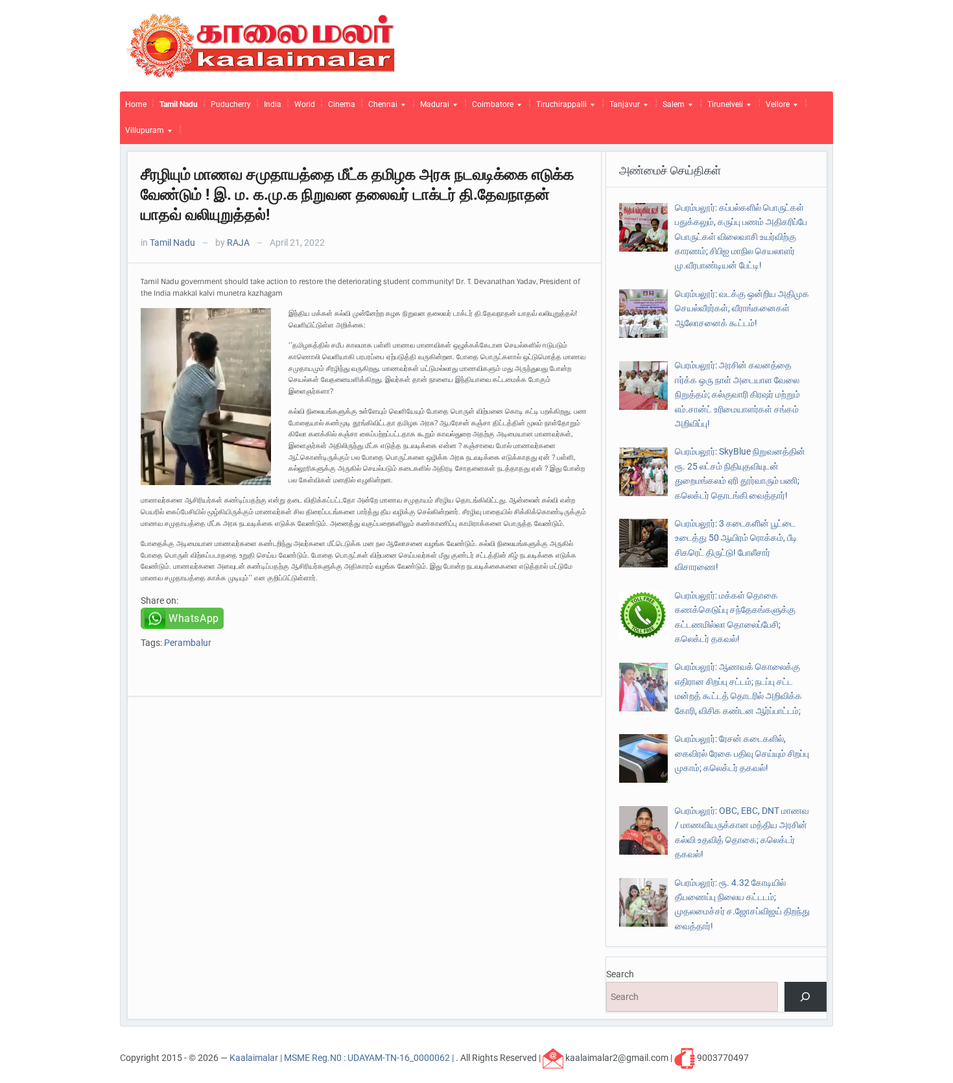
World (304, 104)
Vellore (775, 107)
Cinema (341, 104)
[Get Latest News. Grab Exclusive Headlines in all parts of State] (260, 45)
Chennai (380, 107)
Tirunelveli (722, 107)
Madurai (432, 107)
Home (136, 104)
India (272, 104)
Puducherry (231, 104)
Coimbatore (490, 107)
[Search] (805, 997)
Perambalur (187, 642)
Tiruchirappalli (559, 107)
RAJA (238, 242)
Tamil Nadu (178, 104)
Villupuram (142, 133)
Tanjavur (622, 107)
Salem (671, 107)
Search (620, 974)
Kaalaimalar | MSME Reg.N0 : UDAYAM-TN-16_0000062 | (342, 1057)
